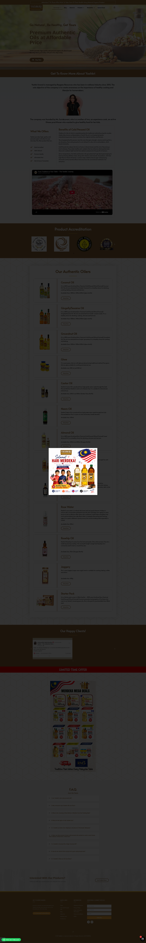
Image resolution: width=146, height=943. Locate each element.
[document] (73, 471)
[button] (11, 939)
